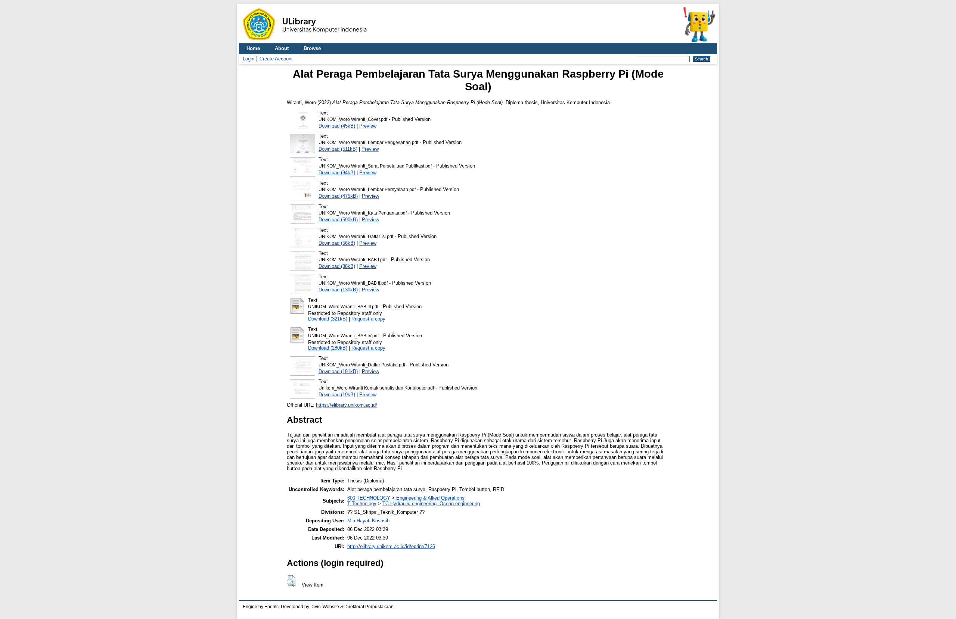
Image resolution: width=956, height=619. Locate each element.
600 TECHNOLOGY (368, 498)
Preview (367, 126)
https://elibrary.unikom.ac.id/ (346, 405)
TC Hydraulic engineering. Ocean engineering (431, 503)
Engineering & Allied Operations (430, 498)
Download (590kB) (338, 219)
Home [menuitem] (253, 48)
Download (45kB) (337, 126)
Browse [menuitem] (312, 48)
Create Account (276, 59)
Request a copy (368, 319)
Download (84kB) (337, 172)
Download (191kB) (338, 371)
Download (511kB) (338, 149)
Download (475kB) (338, 196)
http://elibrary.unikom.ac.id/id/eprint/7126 (391, 546)
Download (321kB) (327, 319)
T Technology (361, 503)
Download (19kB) (337, 394)
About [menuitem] (282, 48)
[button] (291, 581)
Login (248, 59)
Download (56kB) (337, 243)
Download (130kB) (338, 290)
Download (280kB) (327, 348)
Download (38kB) (337, 266)
